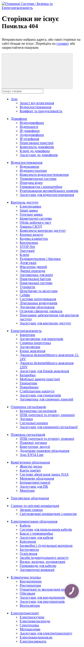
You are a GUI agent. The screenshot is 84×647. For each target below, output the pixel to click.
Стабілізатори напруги (37, 391)
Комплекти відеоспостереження (44, 175)
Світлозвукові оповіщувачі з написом (48, 514)
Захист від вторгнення (37, 103)
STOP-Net (27, 247)
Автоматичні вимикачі (37, 570)
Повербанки (29, 387)
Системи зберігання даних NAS (44, 474)
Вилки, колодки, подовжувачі (42, 562)
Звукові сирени (31, 510)
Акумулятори (30, 347)
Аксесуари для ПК (34, 486)
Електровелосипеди (35, 621)
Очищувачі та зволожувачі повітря (46, 589)
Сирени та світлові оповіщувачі (35, 506)
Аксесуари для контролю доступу (45, 323)
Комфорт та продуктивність (41, 111)
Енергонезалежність (26, 331)
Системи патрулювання (38, 299)
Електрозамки (30, 206)
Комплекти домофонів (37, 147)
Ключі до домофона (35, 151)
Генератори (28, 383)
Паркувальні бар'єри (35, 279)
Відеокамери (29, 166)
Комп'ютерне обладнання (30, 462)
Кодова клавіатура (34, 238)
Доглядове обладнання (37, 307)
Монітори (27, 490)
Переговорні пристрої (36, 143)
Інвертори (27, 335)
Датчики (26, 419)
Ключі (24, 255)
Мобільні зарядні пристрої (40, 379)
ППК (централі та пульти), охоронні (47, 415)
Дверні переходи (32, 271)
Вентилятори (30, 605)
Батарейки (28, 375)
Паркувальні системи (36, 283)
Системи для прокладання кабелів (46, 529)
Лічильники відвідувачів (38, 303)
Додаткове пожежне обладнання (44, 451)
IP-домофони (30, 131)
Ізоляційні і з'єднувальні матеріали (46, 545)
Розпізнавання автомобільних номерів (49, 191)
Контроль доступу (25, 202)
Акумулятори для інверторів (41, 339)
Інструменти (29, 549)
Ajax (14, 99)
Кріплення (28, 541)
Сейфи (25, 295)
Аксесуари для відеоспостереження (47, 195)
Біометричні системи (36, 218)
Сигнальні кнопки (34, 423)
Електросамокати (33, 641)
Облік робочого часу (35, 222)
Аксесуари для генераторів (40, 395)
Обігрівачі (27, 593)
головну (62, 43)
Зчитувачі (27, 251)
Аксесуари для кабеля (36, 537)
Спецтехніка (29, 625)
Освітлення (28, 553)
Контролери (29, 243)
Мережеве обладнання (37, 478)
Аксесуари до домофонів (39, 155)
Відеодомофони (32, 123)
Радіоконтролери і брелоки (40, 259)
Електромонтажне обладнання (34, 521)
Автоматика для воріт (36, 275)
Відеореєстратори (33, 170)
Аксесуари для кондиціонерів (42, 597)
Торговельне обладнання (30, 498)
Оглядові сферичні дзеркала (41, 311)
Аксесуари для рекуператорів (42, 601)
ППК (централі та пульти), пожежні (47, 439)
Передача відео (31, 183)
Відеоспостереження (35, 107)
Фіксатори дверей (33, 267)
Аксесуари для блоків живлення (44, 371)
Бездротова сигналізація (38, 411)
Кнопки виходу (31, 234)
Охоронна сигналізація (28, 407)
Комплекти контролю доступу (43, 230)
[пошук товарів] (37, 71)
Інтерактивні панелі (35, 482)
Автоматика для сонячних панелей (46, 399)
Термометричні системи (38, 179)
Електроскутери (32, 617)
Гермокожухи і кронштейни (41, 187)
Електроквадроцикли (36, 637)
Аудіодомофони (32, 135)
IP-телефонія (29, 139)
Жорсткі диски (31, 466)
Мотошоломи (30, 629)
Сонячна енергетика (35, 343)
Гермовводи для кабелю (38, 566)
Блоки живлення (32, 351)
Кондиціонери (31, 581)
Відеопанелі (29, 127)
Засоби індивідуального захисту (44, 558)
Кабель (25, 525)
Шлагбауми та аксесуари (39, 291)
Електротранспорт (25, 613)
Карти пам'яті (30, 470)
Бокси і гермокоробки (36, 533)
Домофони (19, 119)
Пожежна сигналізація (28, 434)
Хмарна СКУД (31, 226)
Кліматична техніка (26, 577)
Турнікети (27, 287)
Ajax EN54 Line (31, 455)
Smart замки (29, 210)
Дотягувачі (28, 263)
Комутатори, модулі (35, 447)
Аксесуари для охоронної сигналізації (49, 427)
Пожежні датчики (33, 443)
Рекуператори (30, 585)
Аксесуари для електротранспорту (46, 633)
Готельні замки (31, 214)
